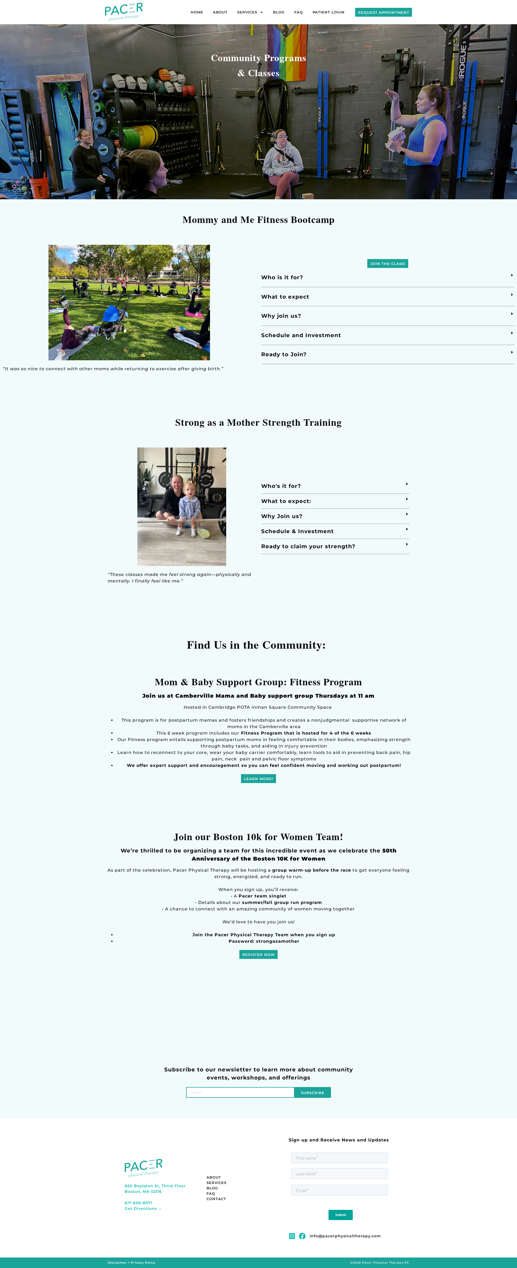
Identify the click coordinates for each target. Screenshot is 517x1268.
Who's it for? (281, 486)
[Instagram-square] (292, 1236)
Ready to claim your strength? (308, 546)
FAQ (298, 12)
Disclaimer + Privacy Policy (131, 1262)
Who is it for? (282, 277)
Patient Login (329, 12)
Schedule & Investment (297, 531)
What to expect (285, 297)
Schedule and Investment (301, 335)
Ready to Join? (284, 354)
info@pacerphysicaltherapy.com (345, 1236)
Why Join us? (282, 516)
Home (197, 12)
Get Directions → (143, 1208)
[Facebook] (302, 1236)
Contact (216, 1199)
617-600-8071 (138, 1202)
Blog (279, 12)
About (220, 12)
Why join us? (281, 316)
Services (247, 12)
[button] (387, 277)
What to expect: (286, 501)
